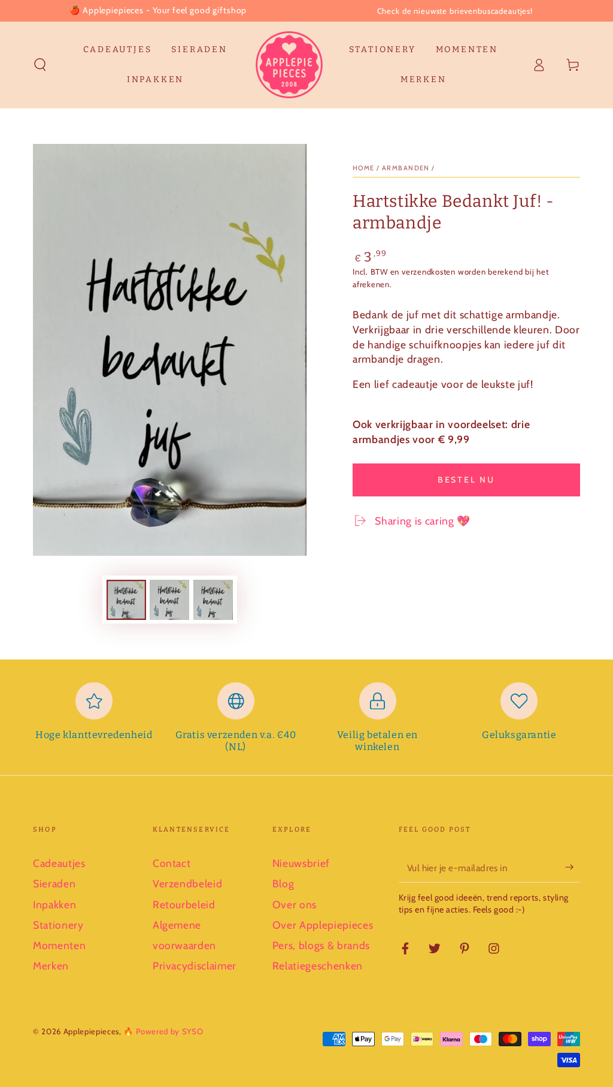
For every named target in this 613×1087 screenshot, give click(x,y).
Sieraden (54, 883)
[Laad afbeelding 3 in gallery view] (213, 600)
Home (364, 168)
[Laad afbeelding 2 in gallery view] (169, 600)
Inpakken (54, 904)
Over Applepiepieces (323, 925)
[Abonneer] (572, 867)
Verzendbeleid (188, 883)
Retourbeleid (184, 904)
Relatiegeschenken (317, 965)
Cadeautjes (59, 863)
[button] (40, 64)
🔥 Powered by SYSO (163, 1031)
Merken (51, 965)
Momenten (59, 945)
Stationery (58, 925)
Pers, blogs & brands (321, 945)
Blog (283, 883)
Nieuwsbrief (301, 863)
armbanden (406, 168)
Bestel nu (466, 479)
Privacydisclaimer (194, 965)
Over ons (294, 904)
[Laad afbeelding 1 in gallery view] (126, 600)
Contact (172, 863)
